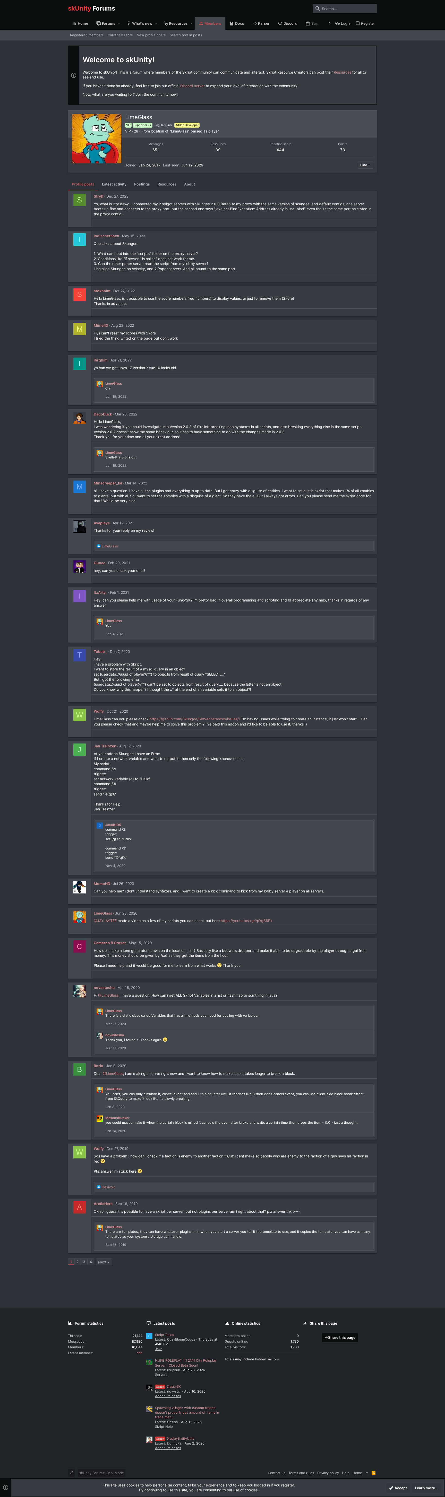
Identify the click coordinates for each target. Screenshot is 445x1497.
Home (357, 1473)
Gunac (99, 563)
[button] (119, 23)
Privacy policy (328, 1473)
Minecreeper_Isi (108, 483)
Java (158, 1349)
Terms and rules (301, 1473)
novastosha (104, 987)
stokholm (102, 291)
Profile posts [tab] (83, 184)
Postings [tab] (142, 184)
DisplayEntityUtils (175, 1438)
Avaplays (102, 523)
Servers (161, 1374)
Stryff (99, 196)
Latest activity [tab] (114, 184)
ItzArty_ (100, 592)
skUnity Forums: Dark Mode (101, 1473)
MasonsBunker (117, 1118)
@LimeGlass (108, 995)
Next (102, 1262)
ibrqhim (101, 360)
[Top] (367, 1473)
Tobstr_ (100, 651)
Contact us (276, 1473)
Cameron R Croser (110, 943)
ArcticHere (103, 1203)
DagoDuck (103, 414)
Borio (98, 1066)
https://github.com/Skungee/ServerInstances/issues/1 (195, 719)
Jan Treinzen (105, 746)
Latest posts (164, 1323)
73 (342, 149)
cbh (139, 1353)
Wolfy (99, 711)
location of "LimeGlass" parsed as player (185, 131)
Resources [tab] (167, 184)
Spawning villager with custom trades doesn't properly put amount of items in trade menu (187, 1412)
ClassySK (168, 1386)
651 (155, 149)
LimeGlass (113, 383)
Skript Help (164, 1426)
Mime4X (101, 325)
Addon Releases (168, 1396)
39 (218, 149)
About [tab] (189, 184)
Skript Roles (164, 1335)
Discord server (192, 86)
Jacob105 (113, 825)
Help (345, 1473)
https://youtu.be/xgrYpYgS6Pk (246, 920)
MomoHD (102, 883)
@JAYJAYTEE (105, 920)
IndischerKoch (106, 236)
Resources (342, 72)
